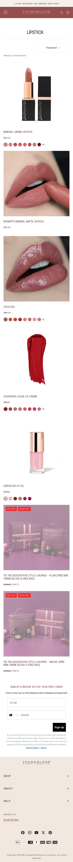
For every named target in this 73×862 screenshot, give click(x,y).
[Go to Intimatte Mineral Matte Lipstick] (36, 183)
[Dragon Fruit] (25, 145)
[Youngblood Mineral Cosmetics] (36, 762)
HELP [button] (7, 801)
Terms (43, 747)
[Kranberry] (39, 145)
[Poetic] (6, 319)
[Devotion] (25, 319)
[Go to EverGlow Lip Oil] (36, 448)
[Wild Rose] (25, 499)
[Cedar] (15, 145)
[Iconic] (6, 409)
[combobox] (13, 715)
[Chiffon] (39, 409)
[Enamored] (30, 409)
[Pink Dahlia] (10, 499)
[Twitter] (43, 833)
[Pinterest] (50, 833)
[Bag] (67, 13)
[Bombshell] (34, 409)
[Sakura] (25, 409)
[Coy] (34, 319)
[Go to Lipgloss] (36, 268)
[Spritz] (20, 499)
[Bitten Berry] (30, 499)
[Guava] (15, 319)
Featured (51, 47)
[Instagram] (30, 833)
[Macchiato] (15, 499)
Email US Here (11, 819)
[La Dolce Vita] (10, 409)
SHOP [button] (7, 776)
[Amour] (39, 319)
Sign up (59, 727)
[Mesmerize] (10, 319)
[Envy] (30, 145)
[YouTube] (36, 833)
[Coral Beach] (20, 145)
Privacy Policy (32, 747)
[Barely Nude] (6, 145)
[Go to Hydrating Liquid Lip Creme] (36, 358)
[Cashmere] (20, 409)
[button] (6, 12)
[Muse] (34, 145)
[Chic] (15, 409)
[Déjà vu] (30, 319)
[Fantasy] (20, 319)
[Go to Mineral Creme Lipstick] (36, 94)
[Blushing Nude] (10, 145)
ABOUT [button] (8, 788)
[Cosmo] (6, 499)
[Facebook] (23, 833)
